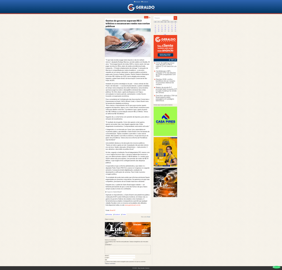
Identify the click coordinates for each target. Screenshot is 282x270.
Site (106, 259)
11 (158, 27)
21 (168, 29)
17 (155, 29)
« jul (165, 34)
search (175, 18)
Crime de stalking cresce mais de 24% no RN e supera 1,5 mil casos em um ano (166, 65)
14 (168, 27)
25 (158, 31)
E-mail (107, 257)
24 (155, 31)
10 (155, 27)
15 (172, 27)
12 (161, 27)
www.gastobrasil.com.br (132, 205)
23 (175, 29)
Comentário (108, 244)
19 (162, 29)
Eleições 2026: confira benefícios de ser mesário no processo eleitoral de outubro (165, 81)
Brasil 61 (112, 210)
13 (165, 27)
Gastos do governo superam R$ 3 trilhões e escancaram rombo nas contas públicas (128, 23)
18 (158, 29)
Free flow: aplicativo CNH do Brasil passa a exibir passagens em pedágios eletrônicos (166, 98)
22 (172, 29)
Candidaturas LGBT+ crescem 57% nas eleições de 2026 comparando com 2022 (166, 73)
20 (165, 29)
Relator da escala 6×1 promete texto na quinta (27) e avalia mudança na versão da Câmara (166, 90)
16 (175, 27)
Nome (107, 255)
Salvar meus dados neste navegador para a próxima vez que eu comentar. (126, 261)
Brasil (146, 17)
